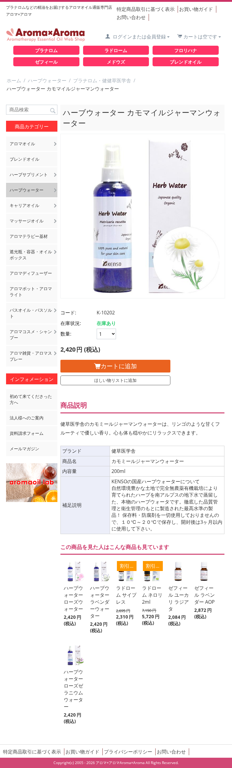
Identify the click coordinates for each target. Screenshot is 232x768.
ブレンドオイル (185, 62)
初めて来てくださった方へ (31, 399)
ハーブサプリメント (29, 174)
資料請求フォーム (27, 433)
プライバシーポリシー (128, 751)
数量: (65, 333)
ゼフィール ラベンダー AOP (204, 595)
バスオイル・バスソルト (31, 313)
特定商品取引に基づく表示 (146, 9)
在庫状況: (70, 323)
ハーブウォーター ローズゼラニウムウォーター (73, 689)
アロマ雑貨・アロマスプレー (31, 356)
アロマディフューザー (31, 273)
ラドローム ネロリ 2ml (152, 595)
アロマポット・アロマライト (31, 291)
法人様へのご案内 (27, 418)
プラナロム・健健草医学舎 (102, 80)
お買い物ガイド (196, 9)
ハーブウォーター (47, 80)
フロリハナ (185, 50)
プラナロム (46, 50)
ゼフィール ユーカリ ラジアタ (178, 598)
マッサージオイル (27, 221)
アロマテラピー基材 (29, 236)
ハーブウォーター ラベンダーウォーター (99, 602)
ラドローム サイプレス (126, 595)
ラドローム (116, 50)
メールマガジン (24, 448)
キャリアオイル (24, 205)
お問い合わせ (131, 17)
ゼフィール (46, 62)
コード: (68, 312)
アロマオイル (22, 143)
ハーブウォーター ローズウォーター (73, 598)
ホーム (14, 80)
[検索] (53, 110)
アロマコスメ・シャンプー (31, 334)
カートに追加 (119, 366)
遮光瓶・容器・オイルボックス (31, 255)
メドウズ (116, 62)
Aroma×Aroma (132, 762)
